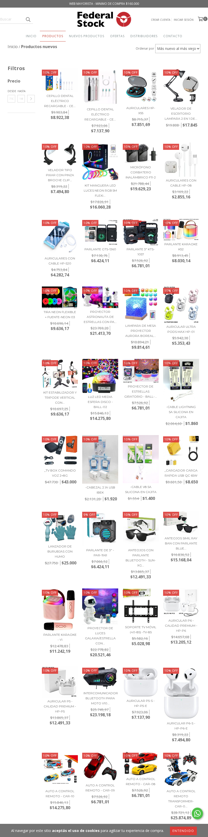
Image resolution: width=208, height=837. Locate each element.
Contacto (172, 36)
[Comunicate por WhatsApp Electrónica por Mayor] (197, 813)
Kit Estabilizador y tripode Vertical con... (60, 397)
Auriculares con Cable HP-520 (60, 260)
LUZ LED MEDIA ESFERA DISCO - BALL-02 (100, 402)
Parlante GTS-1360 (100, 249)
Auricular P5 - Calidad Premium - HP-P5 (60, 706)
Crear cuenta (160, 20)
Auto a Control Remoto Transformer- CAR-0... (181, 798)
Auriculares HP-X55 (140, 110)
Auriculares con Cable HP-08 (181, 182)
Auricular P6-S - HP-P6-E (181, 725)
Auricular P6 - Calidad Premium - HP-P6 (181, 625)
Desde (11, 91)
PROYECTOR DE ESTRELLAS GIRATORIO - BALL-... (140, 391)
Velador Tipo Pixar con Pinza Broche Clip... (60, 175)
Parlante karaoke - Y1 (60, 637)
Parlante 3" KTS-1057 (141, 251)
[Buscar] (28, 19)
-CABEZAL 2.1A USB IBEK (100, 489)
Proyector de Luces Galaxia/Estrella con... (100, 635)
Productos (52, 36)
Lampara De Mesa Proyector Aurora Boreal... (140, 331)
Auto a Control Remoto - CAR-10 (59, 793)
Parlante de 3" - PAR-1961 (100, 552)
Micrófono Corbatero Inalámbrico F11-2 (141, 172)
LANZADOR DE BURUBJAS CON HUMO (60, 551)
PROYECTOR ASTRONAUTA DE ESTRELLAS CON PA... (100, 317)
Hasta (21, 91)
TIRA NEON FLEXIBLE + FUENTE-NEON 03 (60, 314)
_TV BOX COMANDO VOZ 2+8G (60, 472)
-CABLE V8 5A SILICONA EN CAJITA (141, 489)
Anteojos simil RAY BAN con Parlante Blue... (181, 543)
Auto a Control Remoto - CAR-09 (100, 787)
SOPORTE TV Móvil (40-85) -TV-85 (140, 629)
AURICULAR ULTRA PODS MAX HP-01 (181, 329)
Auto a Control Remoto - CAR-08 (140, 781)
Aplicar (31, 99)
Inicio (31, 36)
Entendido (183, 831)
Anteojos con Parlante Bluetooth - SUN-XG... (141, 557)
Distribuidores (144, 36)
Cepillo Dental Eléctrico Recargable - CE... (60, 101)
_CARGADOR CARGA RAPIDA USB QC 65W (181, 472)
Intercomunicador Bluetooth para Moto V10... (100, 698)
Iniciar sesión (184, 20)
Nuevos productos (86, 36)
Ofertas (117, 36)
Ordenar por (145, 48)
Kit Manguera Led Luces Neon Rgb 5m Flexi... (100, 190)
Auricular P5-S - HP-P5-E (141, 703)
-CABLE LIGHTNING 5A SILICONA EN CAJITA (181, 412)
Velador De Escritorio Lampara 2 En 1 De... (181, 113)
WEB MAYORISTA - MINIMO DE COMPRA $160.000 (104, 4)
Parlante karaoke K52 (181, 246)
